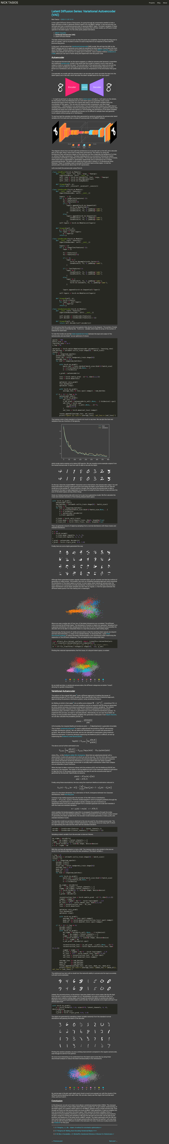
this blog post (69, 794)
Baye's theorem (111, 715)
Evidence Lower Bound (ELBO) (72, 736)
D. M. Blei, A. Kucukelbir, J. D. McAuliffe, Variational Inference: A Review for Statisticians (83, 1134)
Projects (152, 3)
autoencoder (65, 63)
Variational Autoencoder (80, 46)
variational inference (67, 728)
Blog (158, 3)
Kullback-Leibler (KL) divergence (74, 755)
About (165, 3)
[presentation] (65, 697)
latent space (87, 99)
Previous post (57, 1141)
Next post (112, 1141)
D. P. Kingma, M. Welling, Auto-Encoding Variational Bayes (74, 1131)
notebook (57, 1122)
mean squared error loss (80, 334)
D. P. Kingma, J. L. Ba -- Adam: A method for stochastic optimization (77, 1127)
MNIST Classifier (60, 33)
